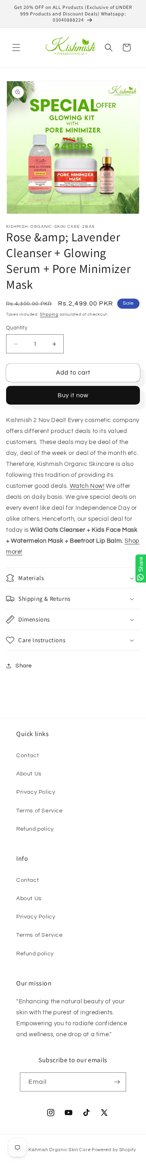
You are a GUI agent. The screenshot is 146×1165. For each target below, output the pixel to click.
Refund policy (35, 829)
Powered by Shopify (114, 1150)
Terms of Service (39, 811)
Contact (27, 755)
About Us (29, 774)
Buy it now (73, 395)
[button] (16, 47)
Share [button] (23, 666)
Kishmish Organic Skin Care (59, 1150)
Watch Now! (87, 486)
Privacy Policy (35, 792)
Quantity (16, 328)
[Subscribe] (117, 1081)
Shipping (49, 314)
